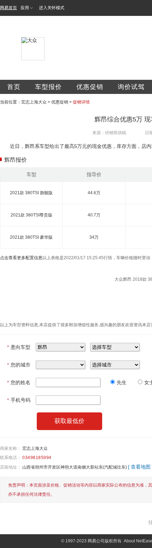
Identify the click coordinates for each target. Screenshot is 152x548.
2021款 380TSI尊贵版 (31, 215)
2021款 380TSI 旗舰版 (31, 192)
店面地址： (10, 467)
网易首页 (8, 7)
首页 (14, 86)
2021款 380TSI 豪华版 (31, 237)
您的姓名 (18, 382)
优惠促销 (89, 86)
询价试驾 (131, 86)
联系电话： (10, 457)
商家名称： (10, 448)
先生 (122, 382)
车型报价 (48, 86)
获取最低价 (69, 421)
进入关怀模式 (51, 7)
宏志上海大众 (34, 102)
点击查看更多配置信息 (21, 257)
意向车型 (18, 347)
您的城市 (18, 365)
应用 (25, 7)
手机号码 (18, 400)
